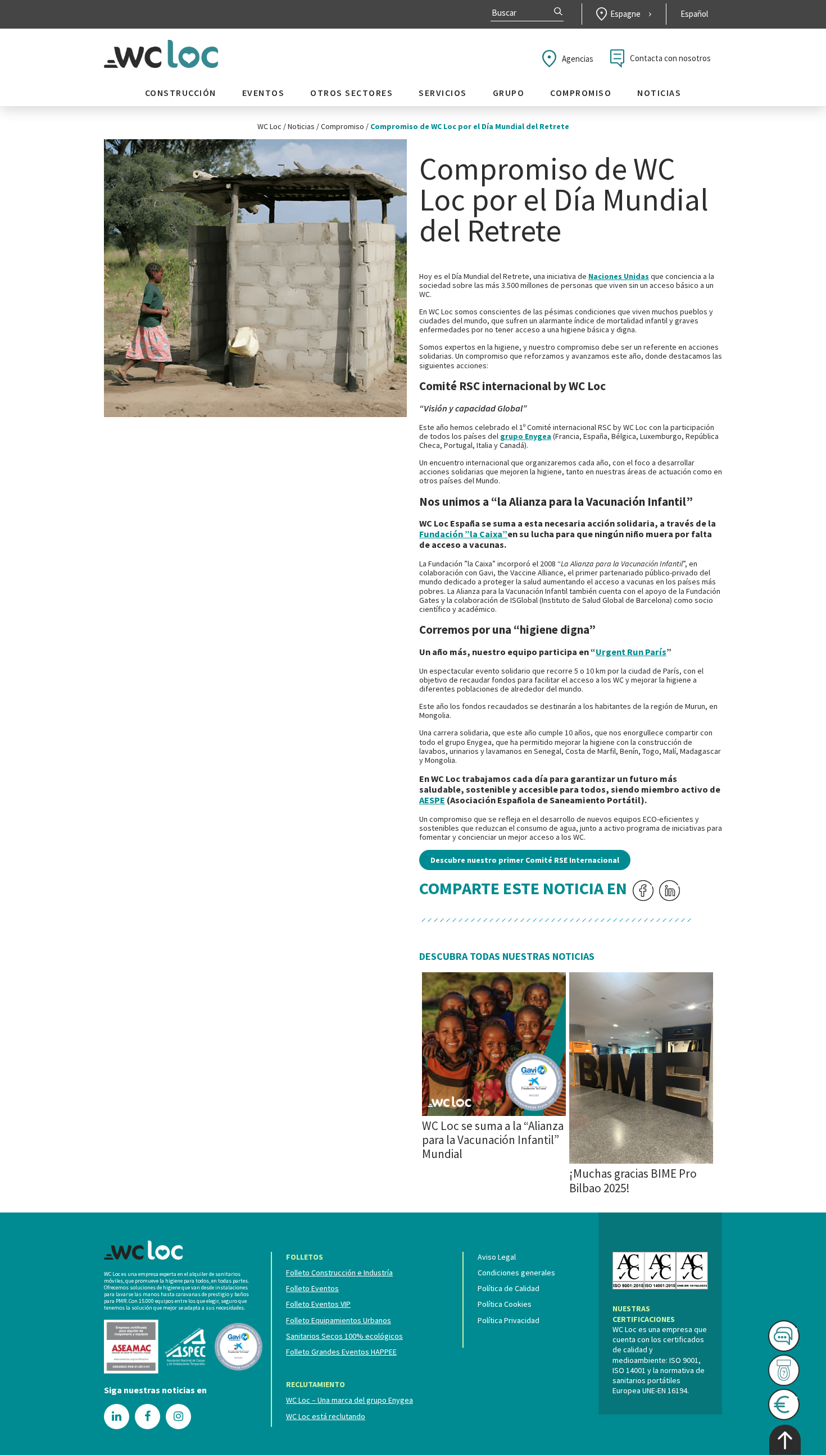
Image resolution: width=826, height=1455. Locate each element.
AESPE (432, 800)
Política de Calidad (508, 1288)
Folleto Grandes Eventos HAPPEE (341, 1352)
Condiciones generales (516, 1273)
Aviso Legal (497, 1257)
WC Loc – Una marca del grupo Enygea (349, 1400)
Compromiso (580, 93)
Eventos (263, 93)
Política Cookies (505, 1304)
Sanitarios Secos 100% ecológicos (344, 1336)
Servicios (443, 93)
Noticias (659, 93)
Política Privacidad (508, 1320)
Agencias (577, 58)
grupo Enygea (525, 436)
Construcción (180, 93)
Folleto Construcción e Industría (339, 1273)
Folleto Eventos (312, 1288)
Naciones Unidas (618, 276)
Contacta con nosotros (670, 58)
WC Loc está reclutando (325, 1416)
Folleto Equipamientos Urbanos (338, 1320)
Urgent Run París (631, 652)
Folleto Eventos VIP (318, 1304)
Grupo (509, 93)
